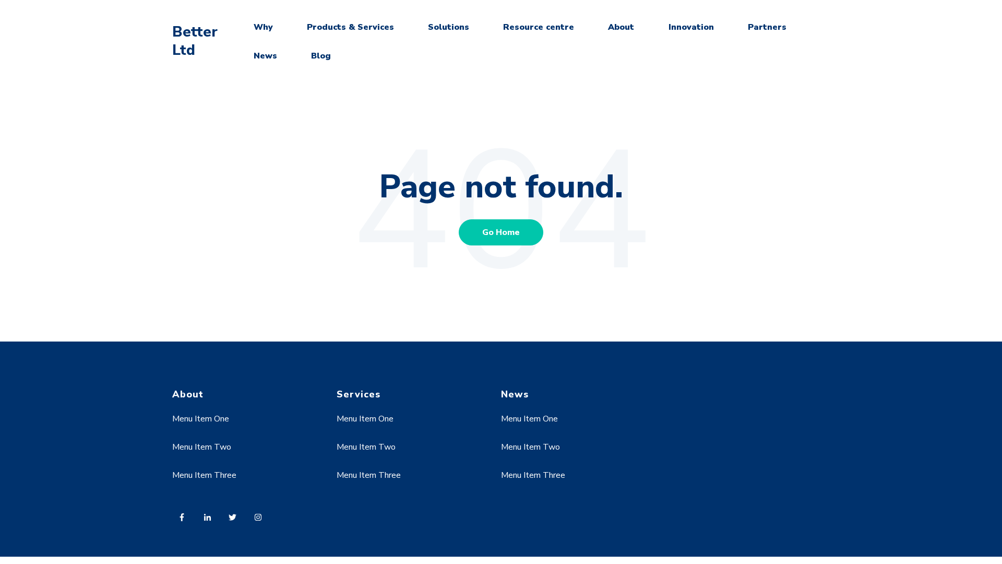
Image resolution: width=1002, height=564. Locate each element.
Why (263, 27)
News (265, 56)
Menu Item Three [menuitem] (204, 475)
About (621, 27)
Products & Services (350, 27)
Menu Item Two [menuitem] (201, 447)
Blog (321, 56)
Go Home (501, 232)
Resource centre (538, 27)
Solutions (448, 27)
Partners (767, 27)
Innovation (691, 27)
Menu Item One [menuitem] (200, 419)
